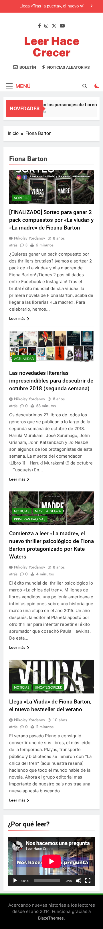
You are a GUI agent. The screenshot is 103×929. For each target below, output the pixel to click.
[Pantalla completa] (88, 880)
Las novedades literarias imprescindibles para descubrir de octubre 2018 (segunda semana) (51, 381)
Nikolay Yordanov (29, 238)
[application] (51, 861)
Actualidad (24, 358)
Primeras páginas (29, 519)
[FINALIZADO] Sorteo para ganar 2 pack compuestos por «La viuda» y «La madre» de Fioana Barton (51, 220)
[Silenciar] (79, 880)
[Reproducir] (15, 880)
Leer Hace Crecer (51, 46)
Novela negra (48, 511)
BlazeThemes (51, 918)
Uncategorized (48, 687)
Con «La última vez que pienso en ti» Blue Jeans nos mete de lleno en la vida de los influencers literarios (47, 11)
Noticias (21, 511)
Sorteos (21, 198)
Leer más (17, 318)
